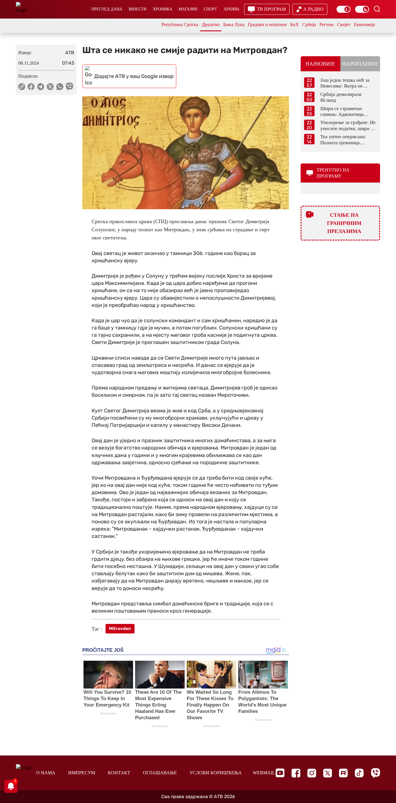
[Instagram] (311, 773)
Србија (309, 24)
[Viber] (375, 773)
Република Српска (179, 24)
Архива (231, 9)
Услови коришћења (216, 772)
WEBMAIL (264, 772)
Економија (364, 24)
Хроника (162, 9)
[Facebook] (295, 773)
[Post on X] (50, 86)
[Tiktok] (359, 773)
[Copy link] (21, 86)
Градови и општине (267, 24)
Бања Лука (233, 24)
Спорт (210, 9)
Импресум (81, 772)
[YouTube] (280, 773)
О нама (45, 772)
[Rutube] (343, 773)
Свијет (343, 24)
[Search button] (377, 9)
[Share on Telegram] (40, 86)
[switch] (343, 9)
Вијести (137, 9)
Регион (326, 24)
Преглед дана (106, 9)
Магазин (188, 9)
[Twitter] (327, 773)
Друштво (211, 24)
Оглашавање (160, 772)
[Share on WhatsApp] (59, 86)
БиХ (294, 24)
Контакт (119, 772)
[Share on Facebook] (31, 86)
